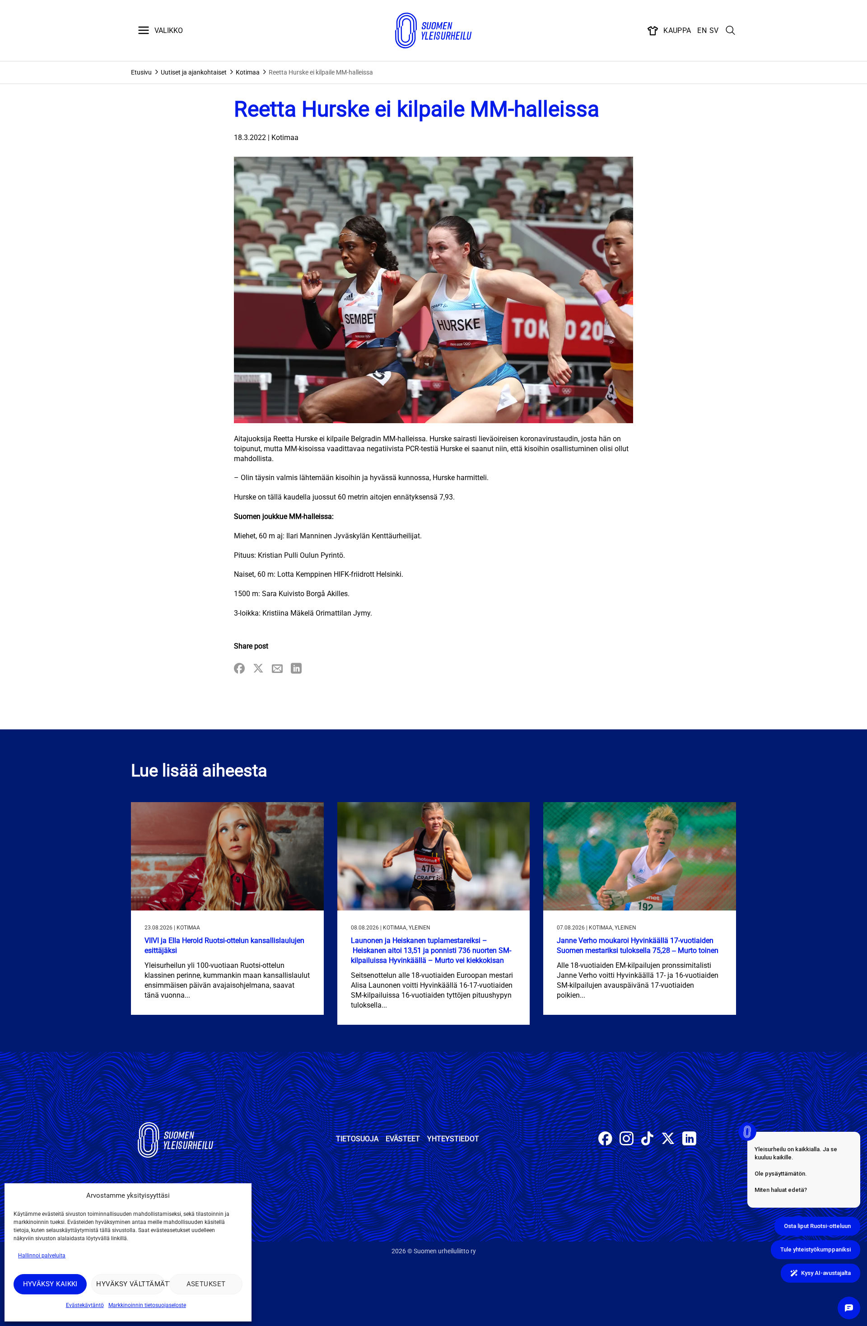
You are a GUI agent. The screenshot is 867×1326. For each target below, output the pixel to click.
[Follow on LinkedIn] (689, 1140)
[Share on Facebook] (239, 669)
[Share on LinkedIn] (296, 669)
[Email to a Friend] (277, 669)
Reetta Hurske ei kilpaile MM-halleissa (321, 72)
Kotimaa (248, 72)
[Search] (730, 31)
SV (714, 30)
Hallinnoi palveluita (41, 1255)
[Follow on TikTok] (647, 1140)
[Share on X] (258, 669)
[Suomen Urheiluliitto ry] (433, 30)
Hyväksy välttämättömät (130, 1284)
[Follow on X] (668, 1140)
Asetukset (206, 1284)
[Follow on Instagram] (627, 1140)
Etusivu (141, 72)
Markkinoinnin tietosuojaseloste (147, 1305)
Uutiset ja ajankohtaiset (194, 72)
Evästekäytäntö (85, 1305)
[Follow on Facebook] (605, 1140)
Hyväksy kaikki (50, 1284)
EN (702, 30)
